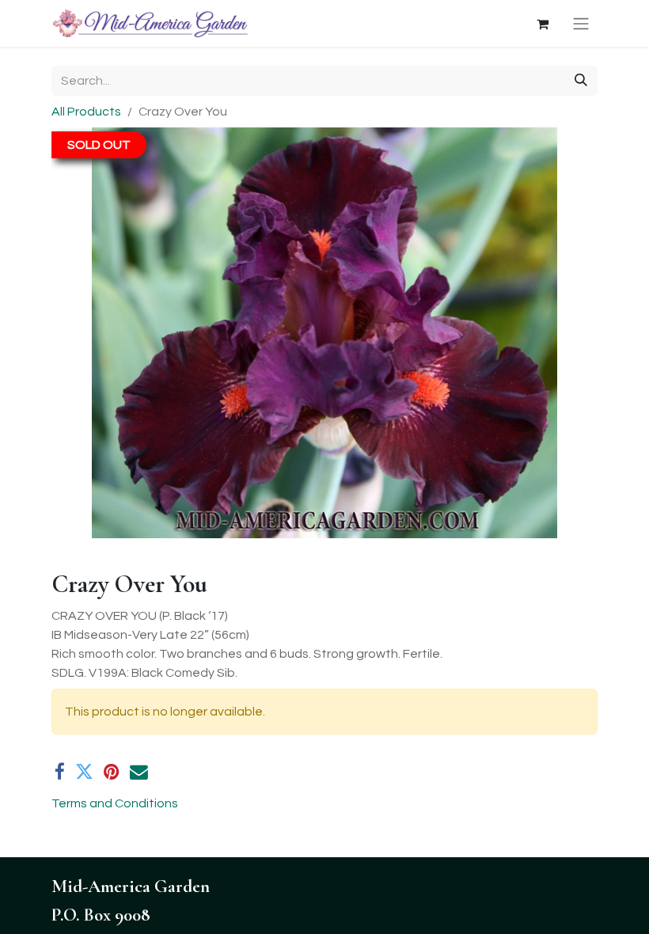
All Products (86, 111)
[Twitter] (84, 772)
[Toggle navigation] (581, 23)
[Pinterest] (112, 772)
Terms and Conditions (114, 803)
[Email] (139, 772)
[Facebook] (60, 772)
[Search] (581, 81)
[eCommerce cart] (542, 24)
